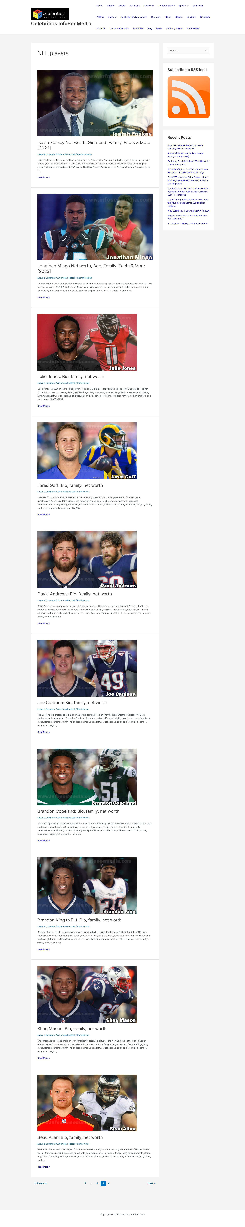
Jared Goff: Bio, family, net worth (70, 485)
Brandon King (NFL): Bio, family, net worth (79, 919)
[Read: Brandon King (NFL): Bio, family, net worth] (87, 885)
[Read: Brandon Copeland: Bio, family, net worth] (87, 776)
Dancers (112, 17)
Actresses (134, 5)
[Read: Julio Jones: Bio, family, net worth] (87, 342)
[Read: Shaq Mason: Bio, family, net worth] (87, 994)
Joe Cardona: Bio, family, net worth (72, 702)
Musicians (149, 5)
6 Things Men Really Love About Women (188, 223)
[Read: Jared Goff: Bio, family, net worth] (87, 450)
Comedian (198, 5)
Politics (100, 17)
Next (152, 1183)
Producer (101, 28)
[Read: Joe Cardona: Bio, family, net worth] (87, 668)
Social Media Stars (119, 28)
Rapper (179, 17)
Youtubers (138, 28)
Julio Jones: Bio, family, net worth (70, 376)
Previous (40, 1183)
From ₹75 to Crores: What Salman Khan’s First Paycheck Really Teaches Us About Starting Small (188, 180)
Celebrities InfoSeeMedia (61, 23)
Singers (110, 5)
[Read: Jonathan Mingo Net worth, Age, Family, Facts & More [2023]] (95, 226)
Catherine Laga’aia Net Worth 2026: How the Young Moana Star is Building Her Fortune (188, 202)
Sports (182, 5)
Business (191, 17)
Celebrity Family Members (134, 17)
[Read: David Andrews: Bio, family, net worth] (87, 559)
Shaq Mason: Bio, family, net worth (72, 1028)
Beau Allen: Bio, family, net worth (70, 1137)
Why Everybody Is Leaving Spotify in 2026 (189, 210)
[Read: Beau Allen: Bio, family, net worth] (87, 1102)
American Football (66, 154)
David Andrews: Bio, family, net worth (74, 593)
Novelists (205, 17)
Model (168, 17)
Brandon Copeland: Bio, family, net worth (78, 811)
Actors (122, 5)
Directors (156, 17)
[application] (187, 5)
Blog (149, 28)
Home (99, 5)
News (159, 28)
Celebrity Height (174, 28)
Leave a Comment (46, 154)
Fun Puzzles (193, 28)
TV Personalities (166, 5)
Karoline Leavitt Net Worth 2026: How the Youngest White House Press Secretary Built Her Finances (188, 191)
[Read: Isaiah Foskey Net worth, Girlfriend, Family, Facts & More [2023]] (95, 103)
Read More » (43, 177)
